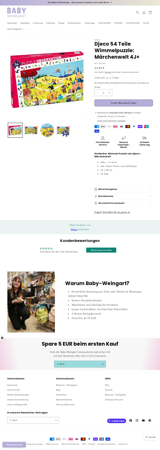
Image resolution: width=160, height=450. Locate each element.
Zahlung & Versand (114, 399)
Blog (58, 390)
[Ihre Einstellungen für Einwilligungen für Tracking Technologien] (2, 337)
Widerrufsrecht (52, 444)
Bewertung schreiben (101, 250)
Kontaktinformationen (107, 444)
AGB (84, 444)
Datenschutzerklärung (17, 399)
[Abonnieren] (102, 364)
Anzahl (97, 87)
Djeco (74, 229)
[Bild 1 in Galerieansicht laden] (15, 130)
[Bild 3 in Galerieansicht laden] (47, 130)
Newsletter (61, 394)
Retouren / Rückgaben (66, 385)
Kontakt (109, 390)
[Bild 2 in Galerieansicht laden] (31, 130)
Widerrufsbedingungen (18, 394)
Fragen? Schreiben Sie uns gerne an (112, 212)
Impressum (12, 385)
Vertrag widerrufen (65, 404)
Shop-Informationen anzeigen (111, 120)
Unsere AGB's (13, 390)
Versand (108, 72)
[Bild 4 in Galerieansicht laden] (63, 130)
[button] (16, 29)
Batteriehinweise (64, 399)
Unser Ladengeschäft (17, 404)
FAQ (107, 385)
